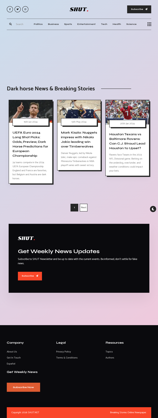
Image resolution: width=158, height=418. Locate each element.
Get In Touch (14, 358)
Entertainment (86, 24)
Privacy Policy (63, 352)
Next (83, 207)
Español (11, 364)
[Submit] (10, 24)
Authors (110, 358)
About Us (12, 352)
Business (53, 24)
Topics (109, 352)
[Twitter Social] (18, 9)
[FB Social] (10, 9)
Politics (38, 24)
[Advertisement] (79, 54)
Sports (68, 24)
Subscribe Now (23, 387)
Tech (104, 24)
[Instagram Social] (25, 9)
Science (131, 24)
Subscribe (137, 9)
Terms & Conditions (67, 358)
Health (117, 24)
